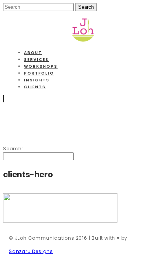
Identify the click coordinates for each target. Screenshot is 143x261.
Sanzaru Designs (31, 251)
